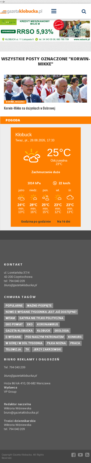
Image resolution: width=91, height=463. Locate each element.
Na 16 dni (63, 221)
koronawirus (47, 324)
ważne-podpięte (39, 305)
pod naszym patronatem (44, 337)
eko (30, 324)
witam (10, 318)
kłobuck (43, 330)
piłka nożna (56, 343)
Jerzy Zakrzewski (47, 349)
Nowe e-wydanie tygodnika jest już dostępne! (41, 312)
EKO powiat (14, 324)
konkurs (75, 337)
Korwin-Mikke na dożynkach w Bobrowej (29, 108)
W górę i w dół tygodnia (24, 343)
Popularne (14, 305)
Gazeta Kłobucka (19, 330)
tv (27, 349)
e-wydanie (13, 337)
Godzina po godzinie (36, 221)
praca (75, 343)
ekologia (62, 330)
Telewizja (13, 349)
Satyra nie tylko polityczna (41, 318)
